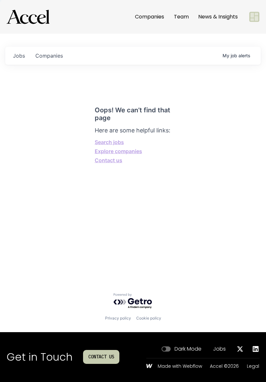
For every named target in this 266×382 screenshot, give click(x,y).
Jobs (219, 349)
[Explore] (254, 17)
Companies (149, 16)
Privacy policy (118, 318)
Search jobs (109, 142)
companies (49, 55)
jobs (19, 55)
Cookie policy (148, 318)
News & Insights (218, 16)
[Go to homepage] (27, 17)
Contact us (108, 160)
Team (181, 16)
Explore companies (118, 151)
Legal (253, 366)
